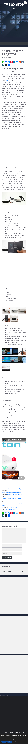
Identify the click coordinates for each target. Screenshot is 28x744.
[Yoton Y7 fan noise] (22, 362)
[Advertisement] (14, 24)
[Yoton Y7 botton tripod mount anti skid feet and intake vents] (14, 321)
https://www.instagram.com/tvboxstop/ (12, 492)
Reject (9, 741)
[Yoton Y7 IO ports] (14, 313)
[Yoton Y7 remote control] (22, 354)
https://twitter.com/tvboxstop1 (15, 494)
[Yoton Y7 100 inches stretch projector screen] (6, 370)
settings (12, 739)
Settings (15, 741)
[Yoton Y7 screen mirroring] (14, 354)
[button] (26, 43)
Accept (4, 741)
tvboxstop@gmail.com (11, 509)
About (5, 732)
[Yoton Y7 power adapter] (6, 321)
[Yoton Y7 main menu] (6, 362)
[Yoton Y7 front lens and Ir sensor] (6, 313)
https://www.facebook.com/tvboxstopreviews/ (13, 489)
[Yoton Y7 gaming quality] (14, 362)
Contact (11, 732)
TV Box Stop (14, 4)
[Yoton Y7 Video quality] (6, 354)
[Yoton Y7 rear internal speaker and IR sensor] (22, 313)
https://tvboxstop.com (15, 507)
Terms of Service (19, 732)
